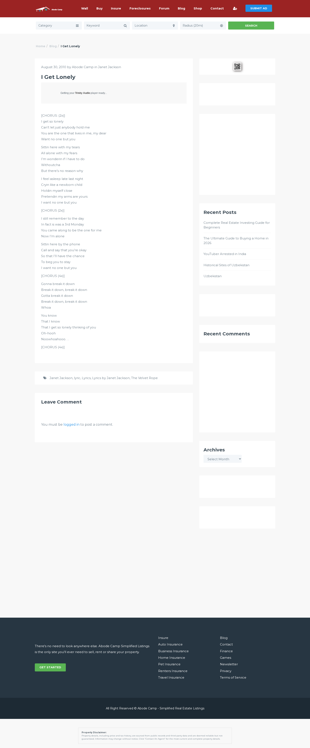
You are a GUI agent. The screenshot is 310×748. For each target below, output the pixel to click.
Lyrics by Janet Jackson (111, 378)
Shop (198, 8)
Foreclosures (140, 8)
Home (40, 46)
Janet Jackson (109, 67)
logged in (71, 425)
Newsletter (229, 664)
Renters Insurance (172, 671)
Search (251, 25)
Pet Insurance (169, 664)
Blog (181, 8)
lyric (77, 378)
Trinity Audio (82, 93)
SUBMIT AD (258, 8)
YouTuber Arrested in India (225, 254)
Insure (116, 8)
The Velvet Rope (144, 378)
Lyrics (86, 378)
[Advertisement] (237, 156)
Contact (217, 8)
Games (225, 658)
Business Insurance (173, 651)
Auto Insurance (170, 644)
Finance (226, 651)
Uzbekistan (213, 276)
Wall (84, 8)
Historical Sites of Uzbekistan (226, 265)
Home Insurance (171, 658)
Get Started (50, 667)
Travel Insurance (171, 677)
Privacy (225, 671)
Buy (99, 8)
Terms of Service (233, 677)
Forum (164, 8)
